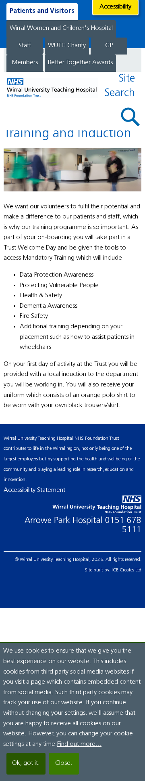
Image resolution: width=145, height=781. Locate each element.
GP (109, 45)
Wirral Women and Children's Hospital (61, 28)
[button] (130, 116)
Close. (63, 763)
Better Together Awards (80, 62)
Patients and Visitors (42, 11)
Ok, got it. (26, 763)
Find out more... (79, 744)
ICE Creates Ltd (126, 570)
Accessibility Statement (34, 490)
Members (25, 62)
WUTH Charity (67, 45)
